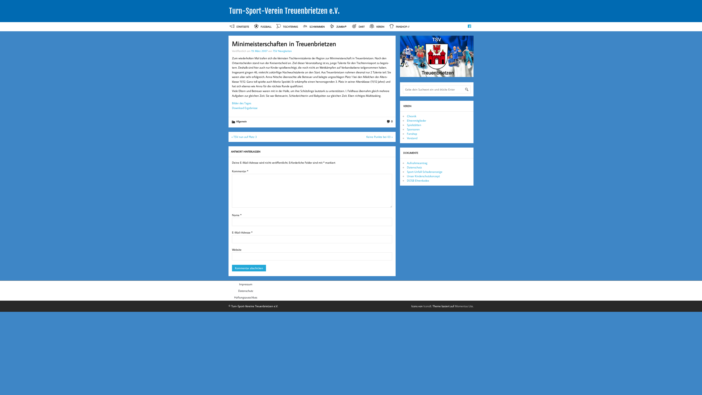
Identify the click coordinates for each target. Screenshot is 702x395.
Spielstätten (414, 125)
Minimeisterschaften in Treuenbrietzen (284, 43)
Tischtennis (290, 26)
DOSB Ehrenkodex (418, 180)
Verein (380, 26)
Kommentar (240, 171)
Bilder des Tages (241, 103)
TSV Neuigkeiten (282, 51)
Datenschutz (414, 167)
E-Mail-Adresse (242, 232)
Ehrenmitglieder (416, 120)
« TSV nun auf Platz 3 (244, 137)
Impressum (245, 284)
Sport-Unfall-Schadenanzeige (424, 172)
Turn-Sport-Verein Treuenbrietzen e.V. (284, 11)
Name (236, 215)
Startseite (242, 26)
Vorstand (412, 138)
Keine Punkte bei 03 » (379, 137)
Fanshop (401, 26)
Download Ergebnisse (245, 108)
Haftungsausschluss (245, 297)
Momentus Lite (464, 306)
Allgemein (241, 121)
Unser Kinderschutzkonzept (423, 176)
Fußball (266, 26)
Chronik (411, 116)
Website (236, 249)
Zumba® (341, 26)
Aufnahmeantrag (417, 163)
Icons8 (427, 306)
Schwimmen (317, 26)
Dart (362, 26)
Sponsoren (413, 129)
